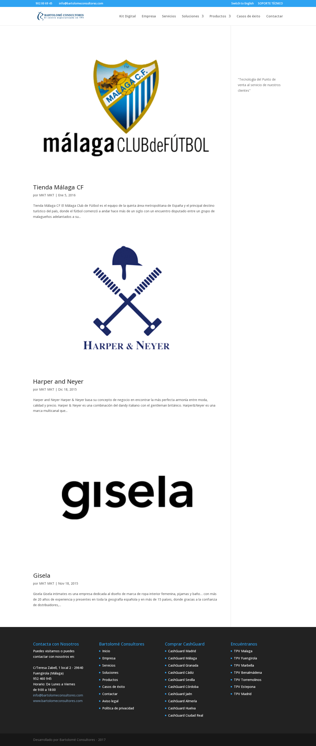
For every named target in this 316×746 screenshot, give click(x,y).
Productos (218, 16)
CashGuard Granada (183, 665)
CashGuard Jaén (180, 694)
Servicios (169, 16)
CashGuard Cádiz (181, 672)
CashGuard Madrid (182, 651)
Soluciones (190, 16)
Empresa (149, 16)
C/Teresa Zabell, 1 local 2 (52, 667)
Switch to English (242, 3)
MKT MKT (46, 195)
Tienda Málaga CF (58, 187)
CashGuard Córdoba (183, 686)
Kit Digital (127, 16)
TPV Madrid (242, 694)
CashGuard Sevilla (181, 679)
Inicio (106, 651)
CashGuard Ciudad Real (185, 715)
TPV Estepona (244, 686)
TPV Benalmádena (248, 672)
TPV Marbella (244, 665)
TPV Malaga (243, 651)
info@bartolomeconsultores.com (58, 695)
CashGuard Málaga (182, 658)
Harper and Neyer (58, 381)
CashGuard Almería (182, 701)
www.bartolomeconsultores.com (58, 701)
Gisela (41, 575)
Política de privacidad (118, 708)
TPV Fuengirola (245, 658)
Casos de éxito (248, 16)
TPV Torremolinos (247, 679)
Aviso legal (110, 701)
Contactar (274, 16)
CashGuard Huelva (182, 708)
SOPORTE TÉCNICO (270, 3)
